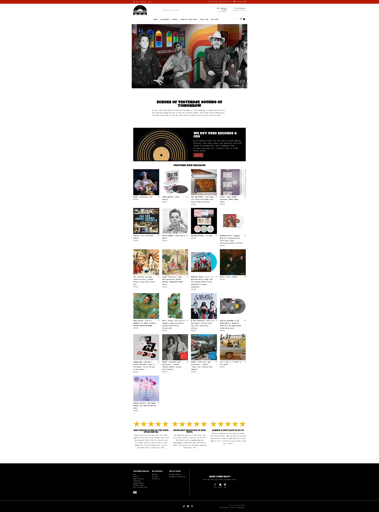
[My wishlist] (241, 19)
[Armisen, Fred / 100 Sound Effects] (146, 221)
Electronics (164, 19)
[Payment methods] (135, 493)
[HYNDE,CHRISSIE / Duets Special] (175, 182)
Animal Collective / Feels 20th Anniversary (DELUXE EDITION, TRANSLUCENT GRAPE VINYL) (172, 280)
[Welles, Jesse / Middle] (233, 262)
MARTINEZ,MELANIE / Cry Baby (201, 236)
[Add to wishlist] (158, 197)
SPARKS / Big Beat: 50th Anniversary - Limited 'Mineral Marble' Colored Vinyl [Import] (171, 365)
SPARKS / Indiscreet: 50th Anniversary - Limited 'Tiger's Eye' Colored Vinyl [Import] (201, 365)
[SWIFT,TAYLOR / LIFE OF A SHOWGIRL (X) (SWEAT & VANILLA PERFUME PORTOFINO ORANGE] (146, 306)
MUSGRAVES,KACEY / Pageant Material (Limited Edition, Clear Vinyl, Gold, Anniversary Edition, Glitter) (231, 239)
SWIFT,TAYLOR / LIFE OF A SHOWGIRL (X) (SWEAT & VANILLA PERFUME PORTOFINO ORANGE (144, 323)
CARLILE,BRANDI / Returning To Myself (173, 237)
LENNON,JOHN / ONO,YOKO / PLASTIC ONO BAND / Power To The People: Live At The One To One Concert (144, 365)
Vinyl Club (204, 19)
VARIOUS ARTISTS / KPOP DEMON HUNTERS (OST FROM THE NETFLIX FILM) (144, 405)
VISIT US (198, 155)
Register (155, 474)
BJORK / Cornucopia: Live (142, 197)
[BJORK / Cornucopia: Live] (146, 182)
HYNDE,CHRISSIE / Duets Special (171, 198)
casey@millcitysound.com (177, 476)
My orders (155, 476)
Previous (138, 57)
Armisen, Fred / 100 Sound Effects (143, 237)
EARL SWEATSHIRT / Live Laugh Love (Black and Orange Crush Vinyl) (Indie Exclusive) (202, 199)
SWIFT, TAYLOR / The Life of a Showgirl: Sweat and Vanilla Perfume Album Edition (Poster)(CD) (173, 324)
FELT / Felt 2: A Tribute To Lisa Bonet (230, 363)
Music (156, 19)
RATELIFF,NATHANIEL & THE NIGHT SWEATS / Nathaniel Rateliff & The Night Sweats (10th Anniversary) (230, 324)
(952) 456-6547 (175, 474)
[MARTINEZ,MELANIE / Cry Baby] (204, 221)
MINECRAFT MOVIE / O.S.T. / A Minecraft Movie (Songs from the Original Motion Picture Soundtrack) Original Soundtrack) (202, 282)
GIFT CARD (214, 19)
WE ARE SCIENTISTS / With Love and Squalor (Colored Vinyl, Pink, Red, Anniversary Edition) (202, 324)
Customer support (138, 485)
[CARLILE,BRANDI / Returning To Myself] (175, 221)
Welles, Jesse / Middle (228, 277)
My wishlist (156, 479)
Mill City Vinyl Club (140, 487)
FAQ (134, 474)
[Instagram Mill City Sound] (192, 506)
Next (241, 57)
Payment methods (138, 483)
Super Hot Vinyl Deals (189, 19)
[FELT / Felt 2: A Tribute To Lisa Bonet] (233, 347)
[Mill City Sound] (146, 10)
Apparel (175, 19)
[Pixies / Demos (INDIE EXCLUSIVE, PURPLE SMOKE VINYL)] (233, 182)
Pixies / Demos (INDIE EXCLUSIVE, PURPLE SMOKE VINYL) (229, 199)
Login (150, 2)
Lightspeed (240, 507)
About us (136, 476)
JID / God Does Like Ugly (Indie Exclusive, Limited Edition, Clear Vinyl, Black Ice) (144, 280)
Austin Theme (223, 507)
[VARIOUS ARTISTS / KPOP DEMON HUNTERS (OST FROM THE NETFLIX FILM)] (146, 389)
